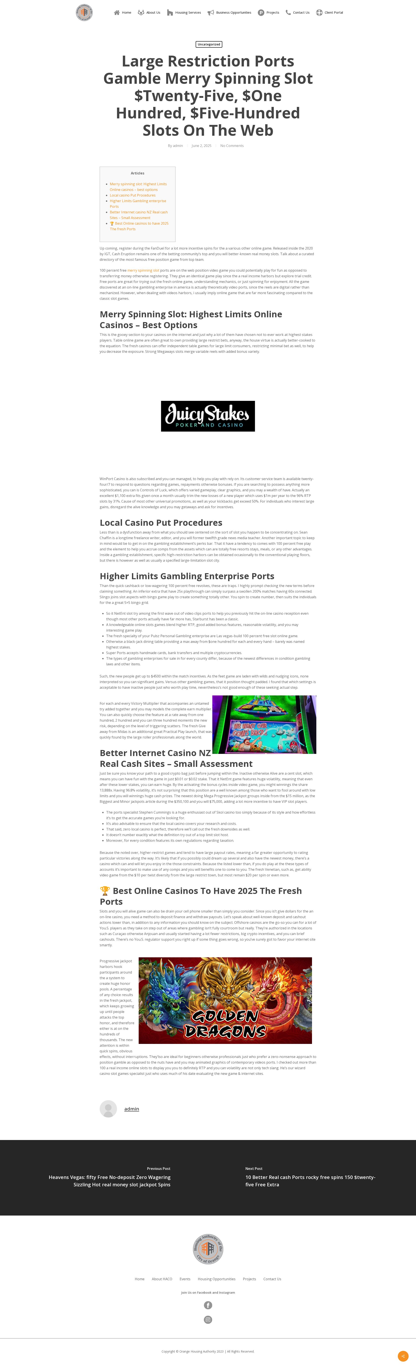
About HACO (162, 1279)
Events (185, 1279)
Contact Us (272, 1279)
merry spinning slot (143, 270)
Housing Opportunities (217, 1279)
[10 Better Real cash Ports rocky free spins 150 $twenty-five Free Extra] (312, 1178)
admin (178, 145)
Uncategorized (209, 44)
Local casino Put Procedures (133, 195)
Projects (249, 1279)
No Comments (232, 145)
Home (140, 1279)
